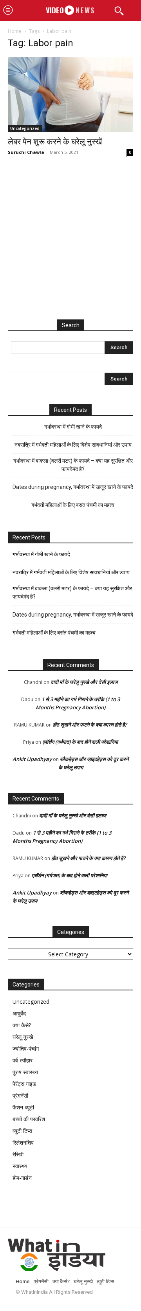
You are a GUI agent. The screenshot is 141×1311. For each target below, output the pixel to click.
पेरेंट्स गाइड (24, 1083)
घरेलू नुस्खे (23, 1037)
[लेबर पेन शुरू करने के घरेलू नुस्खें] (70, 94)
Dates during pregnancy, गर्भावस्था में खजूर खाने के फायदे (73, 487)
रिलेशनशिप (23, 1142)
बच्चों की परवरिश (29, 1119)
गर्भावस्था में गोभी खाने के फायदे (73, 427)
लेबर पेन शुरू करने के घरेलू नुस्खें (55, 141)
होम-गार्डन (22, 1177)
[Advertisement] (70, 245)
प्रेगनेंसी (20, 1095)
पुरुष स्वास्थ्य (25, 1072)
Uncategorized (25, 128)
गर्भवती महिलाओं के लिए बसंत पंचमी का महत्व (72, 505)
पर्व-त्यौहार (23, 1060)
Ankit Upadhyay (32, 759)
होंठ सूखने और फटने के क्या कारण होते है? (90, 724)
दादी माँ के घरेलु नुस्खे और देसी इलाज (84, 681)
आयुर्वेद (19, 1013)
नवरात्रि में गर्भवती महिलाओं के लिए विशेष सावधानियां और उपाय (73, 445)
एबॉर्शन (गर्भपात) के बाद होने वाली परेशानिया (80, 741)
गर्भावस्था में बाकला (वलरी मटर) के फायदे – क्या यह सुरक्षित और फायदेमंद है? (73, 465)
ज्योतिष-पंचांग (26, 1048)
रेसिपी (18, 1154)
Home (15, 31)
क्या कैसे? (22, 1025)
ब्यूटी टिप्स (22, 1130)
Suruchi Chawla (26, 152)
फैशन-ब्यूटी (23, 1107)
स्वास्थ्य (20, 1166)
